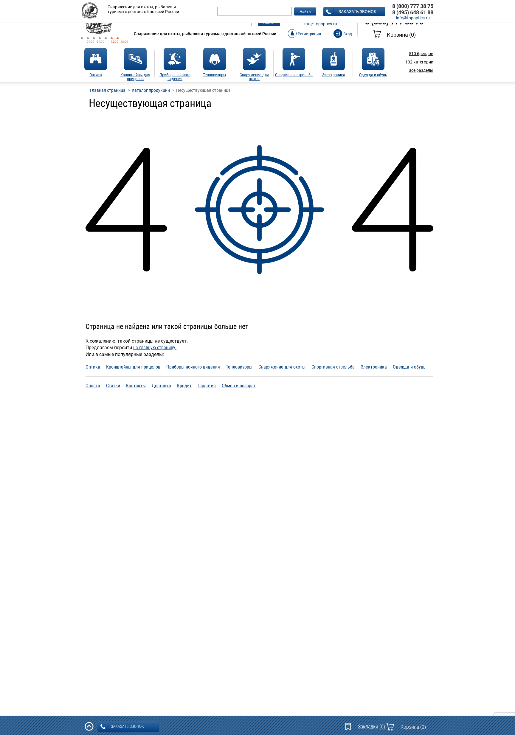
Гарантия (207, 386)
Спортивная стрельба (333, 367)
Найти (305, 11)
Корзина (401, 35)
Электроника (374, 367)
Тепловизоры (239, 367)
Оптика (93, 367)
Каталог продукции (151, 90)
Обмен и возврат (239, 386)
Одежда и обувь (409, 367)
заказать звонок (357, 11)
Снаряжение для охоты (281, 367)
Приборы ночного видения (193, 367)
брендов (421, 53)
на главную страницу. (154, 347)
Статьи (113, 386)
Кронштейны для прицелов (133, 367)
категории (419, 62)
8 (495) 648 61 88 (412, 12)
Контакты (136, 386)
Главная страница (107, 90)
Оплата (93, 386)
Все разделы (421, 70)
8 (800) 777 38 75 (412, 6)
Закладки (371, 726)
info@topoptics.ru (320, 23)
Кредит (184, 386)
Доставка (161, 386)
